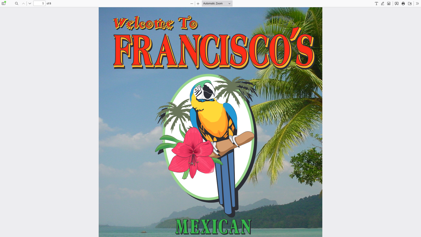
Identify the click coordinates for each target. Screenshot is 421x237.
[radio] (376, 3)
